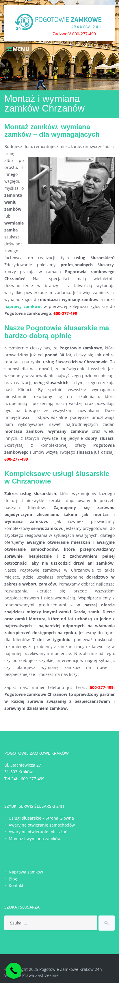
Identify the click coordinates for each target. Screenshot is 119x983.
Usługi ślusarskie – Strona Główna (41, 818)
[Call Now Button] (14, 971)
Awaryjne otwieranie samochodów (42, 825)
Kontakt (16, 885)
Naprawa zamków (26, 872)
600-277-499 (32, 778)
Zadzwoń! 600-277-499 (74, 34)
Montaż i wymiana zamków (35, 838)
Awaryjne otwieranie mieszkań (38, 831)
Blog (13, 879)
